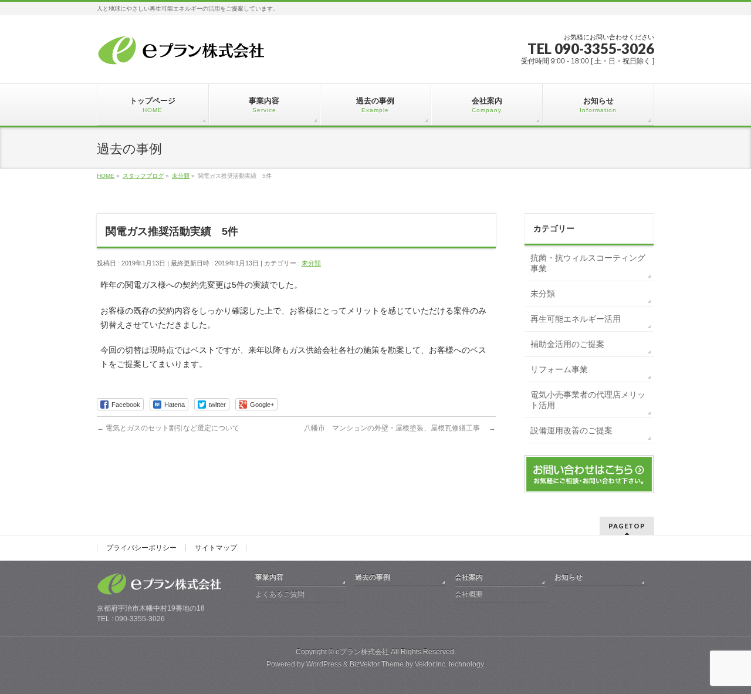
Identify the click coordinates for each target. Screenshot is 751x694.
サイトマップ (216, 547)
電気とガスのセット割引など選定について (168, 428)
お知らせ (568, 577)
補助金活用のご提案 (567, 344)
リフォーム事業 (559, 369)
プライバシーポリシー (141, 547)
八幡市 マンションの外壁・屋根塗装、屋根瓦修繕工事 (400, 428)
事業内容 (269, 577)
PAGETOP (626, 526)
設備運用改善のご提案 (571, 430)
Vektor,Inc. (431, 664)
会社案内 (469, 577)
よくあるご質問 (280, 594)
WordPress (323, 664)
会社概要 (469, 594)
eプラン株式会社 (362, 652)
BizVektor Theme (377, 664)
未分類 (311, 263)
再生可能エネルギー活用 (575, 319)
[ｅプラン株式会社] (183, 52)
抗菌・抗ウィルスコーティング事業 (587, 263)
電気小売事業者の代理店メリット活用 (587, 400)
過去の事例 (372, 577)
